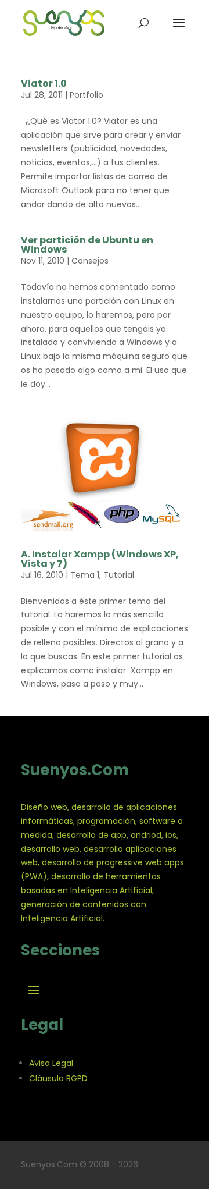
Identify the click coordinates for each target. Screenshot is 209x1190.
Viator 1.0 (44, 83)
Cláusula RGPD (58, 1078)
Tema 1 (84, 575)
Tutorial (118, 575)
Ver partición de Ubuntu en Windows (87, 244)
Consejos (90, 261)
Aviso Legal (51, 1063)
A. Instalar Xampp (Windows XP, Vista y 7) (100, 559)
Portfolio (86, 95)
